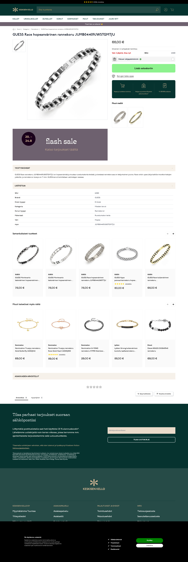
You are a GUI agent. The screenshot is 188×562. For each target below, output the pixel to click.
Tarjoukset (98, 19)
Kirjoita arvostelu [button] (165, 394)
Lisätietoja (20, 186)
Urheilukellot (31, 19)
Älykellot (47, 19)
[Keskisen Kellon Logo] (23, 9)
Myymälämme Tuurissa (24, 511)
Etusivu (13, 29)
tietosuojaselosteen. (21, 448)
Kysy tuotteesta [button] (145, 394)
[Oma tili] (166, 9)
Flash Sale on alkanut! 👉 (94, 24)
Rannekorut (34, 29)
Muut (85, 19)
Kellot (16, 19)
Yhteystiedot (19, 516)
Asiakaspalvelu (61, 511)
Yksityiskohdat (22, 168)
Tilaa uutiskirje (141, 440)
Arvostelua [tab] (20, 398)
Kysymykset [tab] (35, 398)
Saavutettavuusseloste (148, 516)
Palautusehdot (104, 516)
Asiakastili (59, 516)
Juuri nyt (113, 19)
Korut (60, 19)
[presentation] (113, 57)
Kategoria (26, 29)
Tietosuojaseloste (146, 511)
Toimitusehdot (104, 511)
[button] (173, 234)
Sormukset (72, 19)
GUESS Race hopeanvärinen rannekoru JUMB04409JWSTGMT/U (59, 29)
